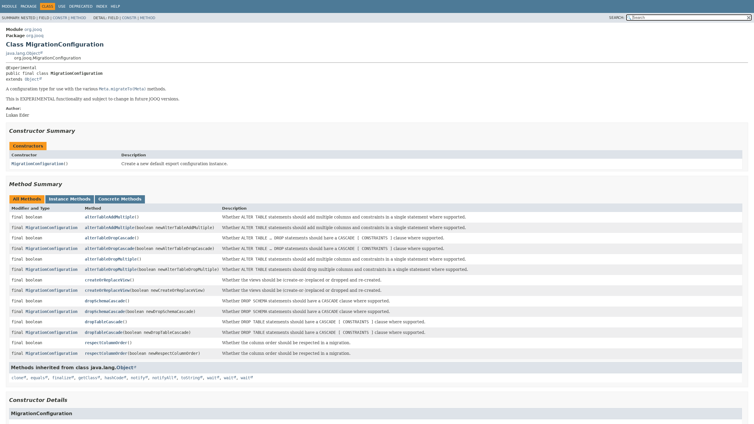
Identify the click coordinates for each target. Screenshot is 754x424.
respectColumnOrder (106, 342)
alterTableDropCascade (109, 238)
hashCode (114, 377)
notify (138, 377)
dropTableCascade (104, 321)
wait (211, 377)
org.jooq (33, 29)
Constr (60, 18)
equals (38, 377)
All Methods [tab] (27, 199)
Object (32, 79)
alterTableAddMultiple (109, 217)
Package (29, 6)
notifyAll (162, 377)
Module (9, 6)
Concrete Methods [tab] (119, 199)
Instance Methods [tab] (69, 199)
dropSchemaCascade (105, 301)
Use (62, 6)
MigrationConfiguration (37, 163)
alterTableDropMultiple (111, 259)
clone (17, 377)
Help (115, 6)
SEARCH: (616, 18)
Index (101, 6)
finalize (61, 377)
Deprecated (80, 6)
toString (190, 377)
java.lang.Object (23, 53)
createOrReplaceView (107, 280)
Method (78, 18)
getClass (87, 377)
